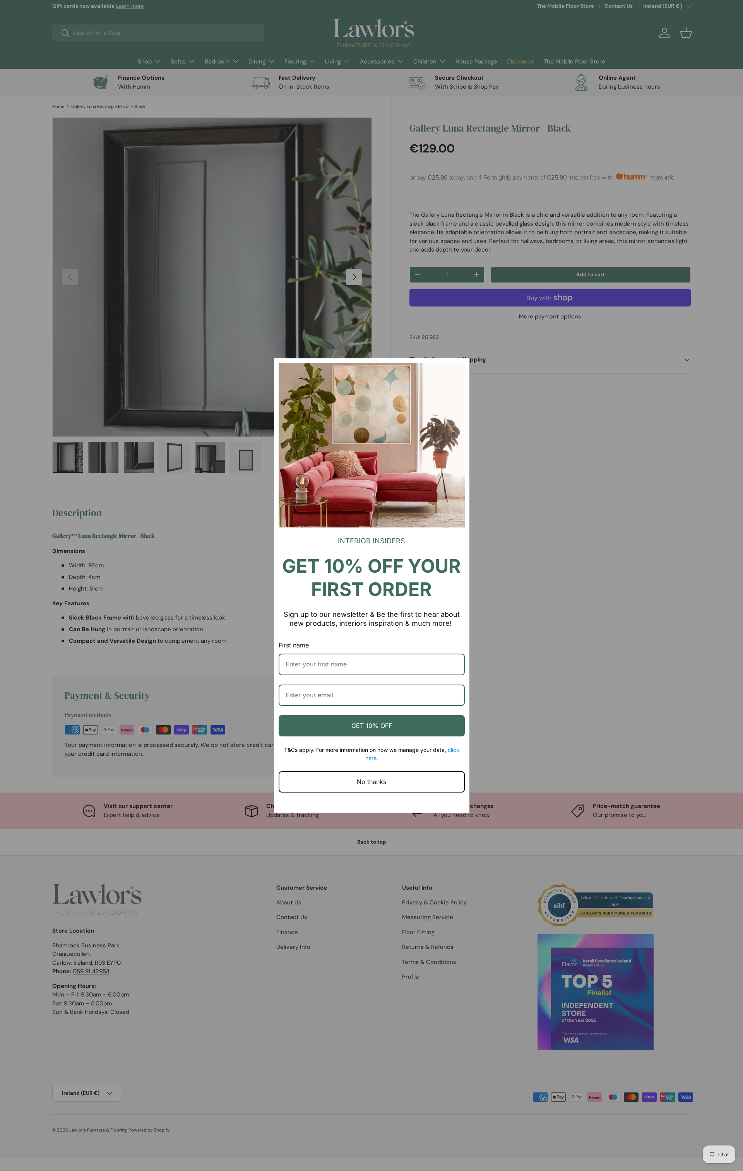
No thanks (371, 782)
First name (294, 645)
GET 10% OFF (371, 725)
